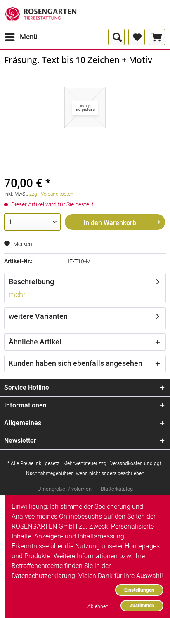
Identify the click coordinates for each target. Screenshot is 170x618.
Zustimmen (142, 605)
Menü (28, 37)
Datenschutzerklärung (43, 576)
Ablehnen (98, 606)
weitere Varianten (38, 316)
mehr (17, 294)
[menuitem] (20, 37)
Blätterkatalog (117, 489)
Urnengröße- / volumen (65, 489)
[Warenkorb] (157, 37)
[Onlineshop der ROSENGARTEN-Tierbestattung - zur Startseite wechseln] (40, 14)
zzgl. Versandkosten (51, 194)
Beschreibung (31, 281)
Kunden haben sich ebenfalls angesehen (75, 363)
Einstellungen (139, 590)
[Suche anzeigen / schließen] (116, 37)
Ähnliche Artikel (35, 341)
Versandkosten (126, 463)
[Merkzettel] (136, 37)
